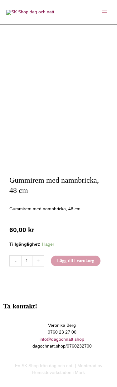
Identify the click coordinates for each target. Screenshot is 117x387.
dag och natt (61, 365)
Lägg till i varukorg (75, 260)
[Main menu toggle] (105, 12)
